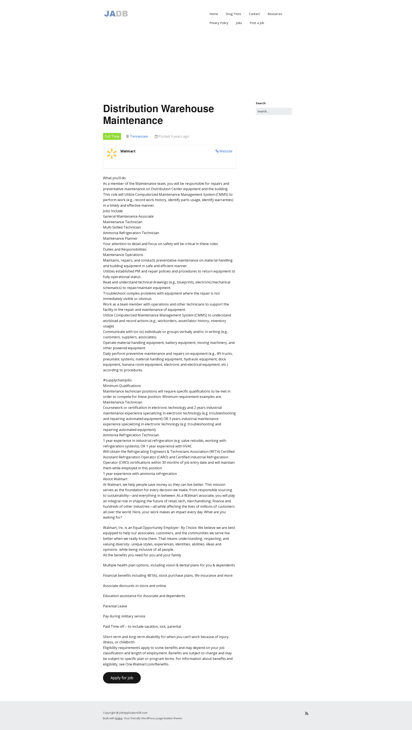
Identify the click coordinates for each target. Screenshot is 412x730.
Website (225, 151)
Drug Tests (233, 14)
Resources (275, 14)
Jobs (239, 23)
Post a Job (257, 23)
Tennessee (139, 136)
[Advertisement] (206, 69)
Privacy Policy (218, 23)
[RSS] (306, 713)
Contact (254, 14)
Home (213, 14)
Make (119, 718)
